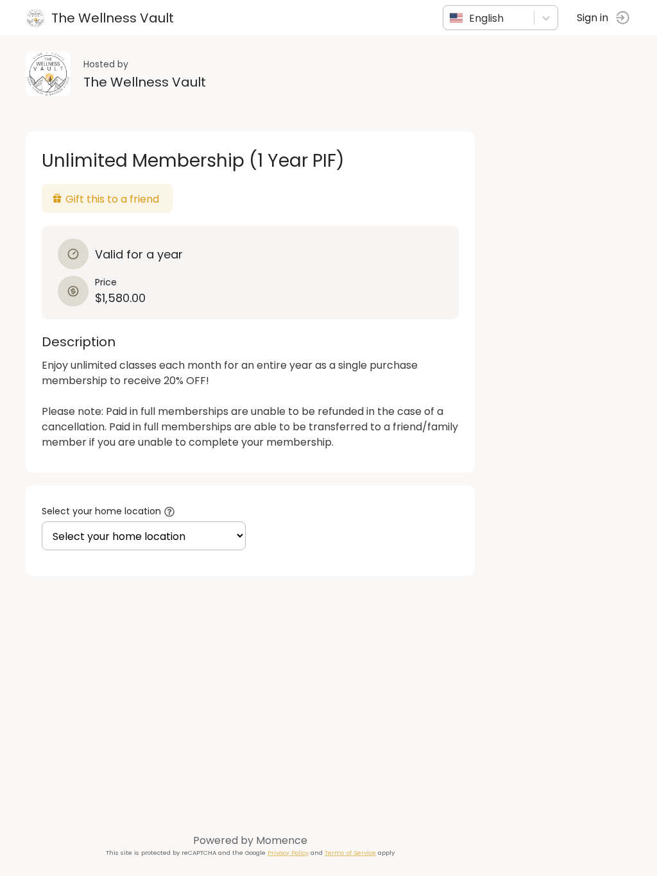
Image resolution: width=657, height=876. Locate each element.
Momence (281, 840)
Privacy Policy (288, 852)
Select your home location (101, 511)
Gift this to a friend (112, 199)
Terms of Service (350, 852)
